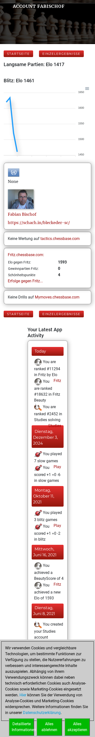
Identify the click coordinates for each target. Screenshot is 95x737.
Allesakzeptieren (77, 727)
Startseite (18, 54)
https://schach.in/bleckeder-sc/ (39, 222)
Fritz (57, 380)
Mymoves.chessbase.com (57, 297)
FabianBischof (22, 214)
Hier (22, 695)
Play (57, 466)
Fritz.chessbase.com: (26, 254)
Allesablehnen (49, 727)
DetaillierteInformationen (23, 727)
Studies (54, 425)
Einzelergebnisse (61, 54)
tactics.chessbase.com (60, 238)
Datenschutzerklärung (42, 712)
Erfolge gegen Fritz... (25, 281)
